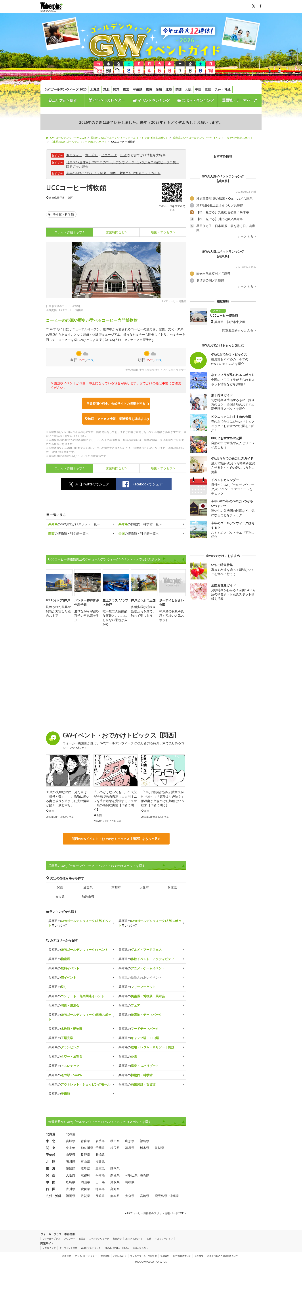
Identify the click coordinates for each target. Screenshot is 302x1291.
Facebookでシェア (148, 484)
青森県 (85, 1141)
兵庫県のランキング (79, 923)
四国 (208, 89)
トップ (68, 232)
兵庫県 (53, 197)
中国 (198, 89)
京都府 (116, 887)
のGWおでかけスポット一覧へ (74, 524)
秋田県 (115, 1141)
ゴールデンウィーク (99, 1238)
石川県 (70, 1161)
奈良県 (60, 897)
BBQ (123, 155)
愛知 (159, 89)
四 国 (50, 1189)
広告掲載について (182, 1255)
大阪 (188, 89)
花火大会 (117, 1238)
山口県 (100, 1182)
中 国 (50, 1182)
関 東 (50, 1148)
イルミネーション (164, 1238)
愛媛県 (85, 1189)
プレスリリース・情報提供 (143, 1255)
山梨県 (70, 1154)
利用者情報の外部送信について (222, 1255)
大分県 (129, 1196)
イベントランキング (153, 100)
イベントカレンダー (108, 100)
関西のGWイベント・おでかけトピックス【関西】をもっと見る (116, 839)
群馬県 (129, 1148)
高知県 (115, 1189)
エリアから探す (64, 100)
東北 (106, 89)
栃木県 (144, 1148)
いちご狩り (69, 1238)
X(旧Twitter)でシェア (92, 484)
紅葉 (149, 1238)
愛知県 (70, 1168)
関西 (179, 89)
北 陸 (50, 1161)
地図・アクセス (162, 232)
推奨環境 (105, 1255)
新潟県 (100, 1154)
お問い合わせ (119, 1255)
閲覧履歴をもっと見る (238, 330)
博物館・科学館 (63, 214)
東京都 (70, 1148)
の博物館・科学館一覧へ (140, 524)
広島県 (70, 1182)
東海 (149, 89)
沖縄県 (174, 1196)
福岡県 (70, 1196)
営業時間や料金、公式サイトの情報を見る (115, 403)
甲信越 (137, 89)
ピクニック (109, 155)
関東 (116, 89)
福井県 (100, 1161)
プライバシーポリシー (86, 1255)
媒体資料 (165, 1255)
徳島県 (100, 1189)
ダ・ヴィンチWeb (68, 1247)
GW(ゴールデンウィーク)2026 (65, 89)
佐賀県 (85, 1196)
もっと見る (246, 236)
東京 (126, 89)
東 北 (50, 1141)
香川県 (70, 1189)
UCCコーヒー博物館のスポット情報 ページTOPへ (156, 1213)
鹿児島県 (161, 1196)
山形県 (129, 1141)
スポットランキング (197, 100)
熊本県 (115, 1196)
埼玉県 (115, 1148)
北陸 (169, 89)
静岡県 (115, 1168)
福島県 (144, 1141)
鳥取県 (115, 1182)
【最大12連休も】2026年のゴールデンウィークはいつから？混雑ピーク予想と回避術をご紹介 (122, 164)
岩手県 (100, 1141)
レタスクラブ (49, 1247)
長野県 (85, 1154)
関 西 (50, 1175)
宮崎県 (144, 1196)
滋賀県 (88, 887)
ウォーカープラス (51, 1238)
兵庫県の (78, 949)
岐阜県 (85, 1168)
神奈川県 (87, 1148)
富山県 (85, 1161)
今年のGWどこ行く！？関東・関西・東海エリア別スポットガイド (113, 173)
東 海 (50, 1168)
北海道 (94, 89)
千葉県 (100, 1148)
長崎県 (100, 1196)
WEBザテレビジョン (91, 1247)
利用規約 (66, 1255)
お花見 (82, 1238)
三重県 (100, 1168)
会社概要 (199, 1255)
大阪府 (144, 887)
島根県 (129, 1182)
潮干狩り (91, 155)
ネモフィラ (74, 155)
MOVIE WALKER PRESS (117, 1247)
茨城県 (159, 1148)
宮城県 (70, 1141)
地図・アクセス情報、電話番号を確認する (117, 419)
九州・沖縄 (223, 89)
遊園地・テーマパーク (239, 100)
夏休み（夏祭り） (134, 1238)
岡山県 (85, 1182)
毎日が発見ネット (141, 1247)
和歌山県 (88, 897)
